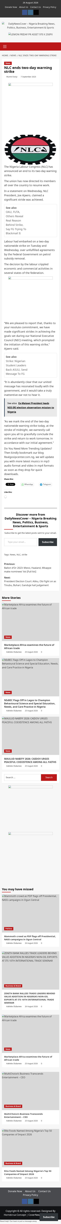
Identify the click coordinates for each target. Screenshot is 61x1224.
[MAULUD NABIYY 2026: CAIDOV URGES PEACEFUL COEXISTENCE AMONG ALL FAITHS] (30, 736)
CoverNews (34, 1214)
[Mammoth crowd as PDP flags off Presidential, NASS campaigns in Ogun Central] (30, 913)
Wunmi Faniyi (11, 76)
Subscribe (47, 542)
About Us (23, 7)
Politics (8, 928)
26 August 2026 (31, 943)
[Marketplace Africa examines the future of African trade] (30, 622)
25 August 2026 (31, 652)
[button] (5, 46)
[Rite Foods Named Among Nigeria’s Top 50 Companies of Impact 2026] (30, 1148)
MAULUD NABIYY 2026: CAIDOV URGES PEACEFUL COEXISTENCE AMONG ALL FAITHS (30, 760)
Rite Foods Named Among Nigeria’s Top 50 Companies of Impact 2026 (27, 1172)
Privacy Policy (49, 7)
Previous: (27, 567)
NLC (19, 554)
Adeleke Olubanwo (14, 652)
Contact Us (35, 7)
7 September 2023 (28, 76)
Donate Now (11, 7)
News (7, 63)
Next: (30, 581)
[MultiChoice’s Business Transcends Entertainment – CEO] (30, 1091)
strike (24, 554)
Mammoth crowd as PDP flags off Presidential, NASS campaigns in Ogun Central (30, 938)
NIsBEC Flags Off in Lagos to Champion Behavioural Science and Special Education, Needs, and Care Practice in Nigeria (29, 704)
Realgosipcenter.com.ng (19, 457)
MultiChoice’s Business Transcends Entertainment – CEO (23, 1115)
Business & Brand (13, 986)
